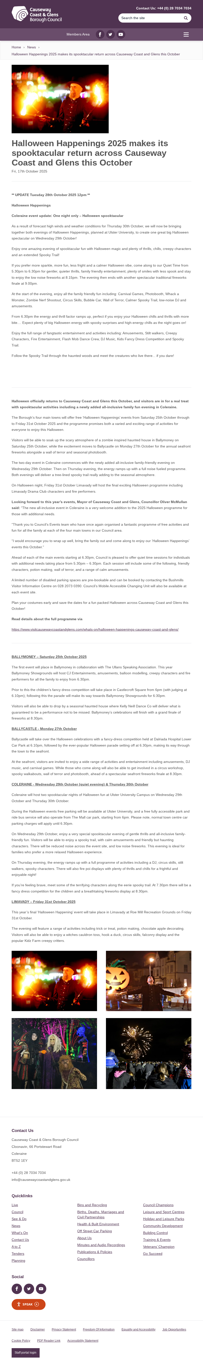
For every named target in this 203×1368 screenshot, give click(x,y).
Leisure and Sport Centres (163, 1212)
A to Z (16, 1247)
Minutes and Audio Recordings (101, 1245)
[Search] (186, 18)
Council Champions (158, 1205)
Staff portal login (25, 1352)
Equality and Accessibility (138, 1329)
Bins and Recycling (92, 1205)
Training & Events (157, 1240)
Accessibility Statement (82, 1340)
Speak (27, 1304)
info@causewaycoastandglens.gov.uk (41, 1180)
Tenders (18, 1254)
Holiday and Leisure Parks (163, 1219)
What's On (20, 1233)
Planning (18, 1261)
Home (16, 47)
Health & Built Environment (98, 1224)
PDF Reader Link (48, 1340)
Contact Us (20, 1240)
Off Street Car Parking (94, 1231)
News (31, 47)
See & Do (19, 1219)
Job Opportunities (174, 1329)
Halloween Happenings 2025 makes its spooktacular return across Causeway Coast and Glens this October (96, 54)
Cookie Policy (21, 1340)
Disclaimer (37, 1329)
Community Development (163, 1226)
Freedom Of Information (99, 1329)
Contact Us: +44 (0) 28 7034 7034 (163, 8)
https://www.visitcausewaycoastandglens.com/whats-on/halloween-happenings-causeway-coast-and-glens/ (95, 629)
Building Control (155, 1233)
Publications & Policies (94, 1252)
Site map (18, 1329)
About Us (84, 1238)
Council (17, 1212)
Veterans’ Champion (159, 1247)
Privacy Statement (64, 1329)
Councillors (86, 1259)
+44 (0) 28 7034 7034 (29, 1173)
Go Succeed (152, 1254)
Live (15, 1205)
